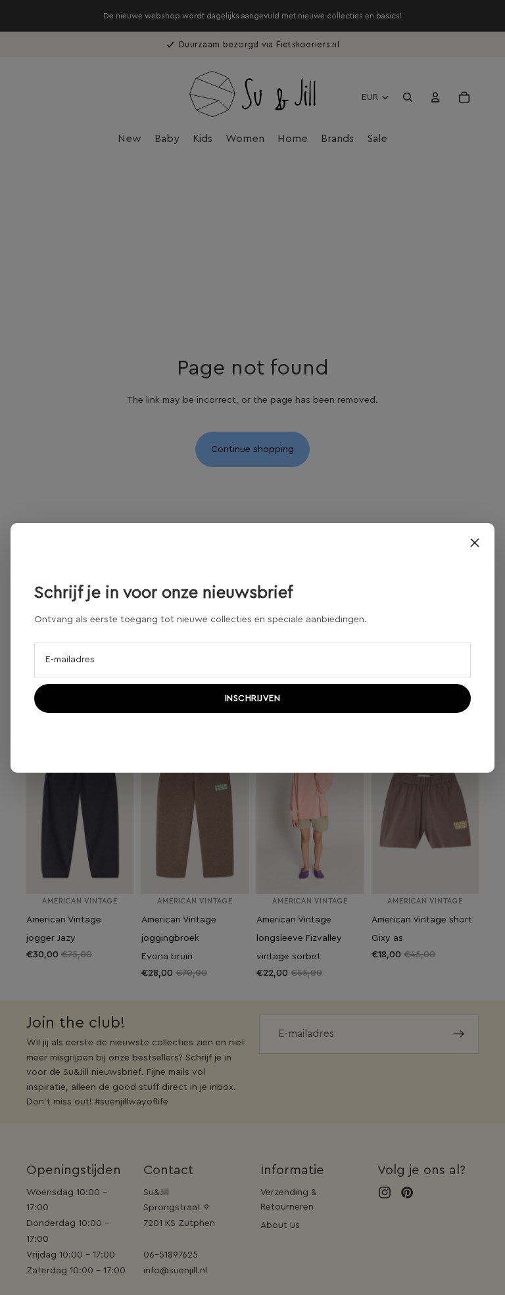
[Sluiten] (475, 543)
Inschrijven (253, 698)
